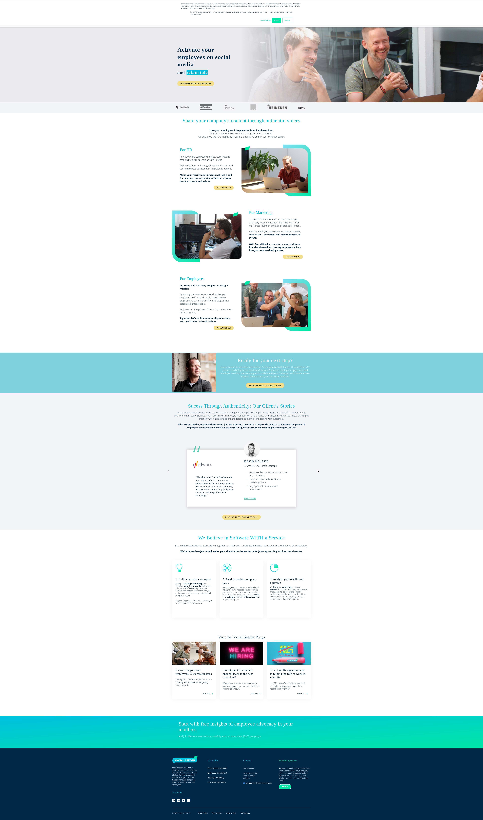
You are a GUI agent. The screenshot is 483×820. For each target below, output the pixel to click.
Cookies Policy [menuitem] (231, 813)
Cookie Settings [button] (265, 20)
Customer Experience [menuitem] (217, 782)
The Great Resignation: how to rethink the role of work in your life (287, 674)
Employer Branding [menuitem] (216, 777)
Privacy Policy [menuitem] (203, 813)
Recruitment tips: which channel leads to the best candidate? (238, 674)
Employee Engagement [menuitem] (217, 768)
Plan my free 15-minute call (241, 517)
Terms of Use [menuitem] (217, 813)
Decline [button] (287, 20)
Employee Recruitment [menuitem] (217, 773)
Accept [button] (276, 20)
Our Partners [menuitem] (245, 813)
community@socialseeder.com (259, 783)
